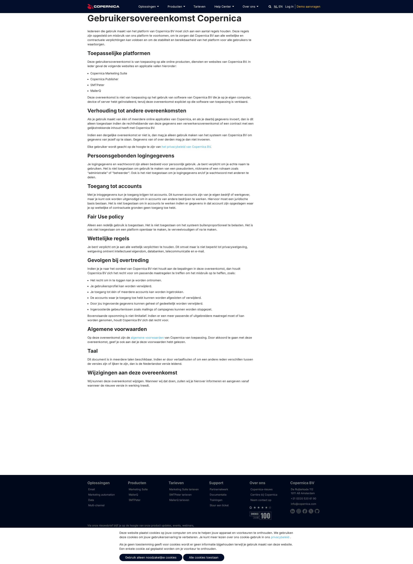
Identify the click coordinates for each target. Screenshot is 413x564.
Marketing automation (101, 494)
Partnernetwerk (219, 489)
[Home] (103, 6)
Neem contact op (260, 500)
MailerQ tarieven (179, 500)
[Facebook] (305, 512)
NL (276, 6)
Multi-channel (96, 505)
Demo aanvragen (308, 6)
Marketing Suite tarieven (184, 489)
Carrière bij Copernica (263, 494)
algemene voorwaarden (147, 337)
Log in (289, 6)
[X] (312, 512)
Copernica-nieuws (261, 489)
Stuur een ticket (219, 505)
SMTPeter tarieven (180, 494)
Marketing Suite (138, 489)
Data (91, 500)
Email (91, 489)
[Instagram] (299, 512)
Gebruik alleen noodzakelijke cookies (150, 557)
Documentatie (218, 494)
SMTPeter (135, 500)
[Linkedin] (293, 512)
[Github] (317, 512)
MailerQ (133, 494)
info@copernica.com (303, 503)
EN (281, 6)
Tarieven (199, 6)
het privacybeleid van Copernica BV (186, 146)
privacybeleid (280, 537)
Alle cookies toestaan (203, 557)
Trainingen (216, 500)
